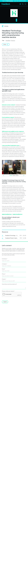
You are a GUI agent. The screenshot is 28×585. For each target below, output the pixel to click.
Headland (8, 40)
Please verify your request (8, 291)
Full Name (4, 258)
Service (13, 40)
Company (4, 264)
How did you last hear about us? (9, 284)
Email (3, 269)
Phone (4, 274)
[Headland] (6, 4)
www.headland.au (6, 214)
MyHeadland (9, 1)
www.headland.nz (17, 214)
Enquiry (4, 279)
